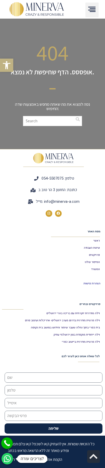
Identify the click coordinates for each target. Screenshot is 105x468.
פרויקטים (94, 255)
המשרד (95, 269)
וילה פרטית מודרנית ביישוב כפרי (81, 342)
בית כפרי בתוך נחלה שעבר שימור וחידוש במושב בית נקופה (65, 327)
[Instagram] (49, 213)
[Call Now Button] (7, 443)
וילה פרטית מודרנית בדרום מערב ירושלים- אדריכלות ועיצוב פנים (62, 320)
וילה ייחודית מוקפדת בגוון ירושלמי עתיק (77, 334)
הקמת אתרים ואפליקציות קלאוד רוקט (35, 459)
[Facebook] (58, 213)
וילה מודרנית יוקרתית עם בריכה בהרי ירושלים (73, 313)
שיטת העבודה (92, 248)
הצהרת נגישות (92, 283)
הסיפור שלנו (92, 262)
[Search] (77, 119)
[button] (6, 65)
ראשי (97, 240)
